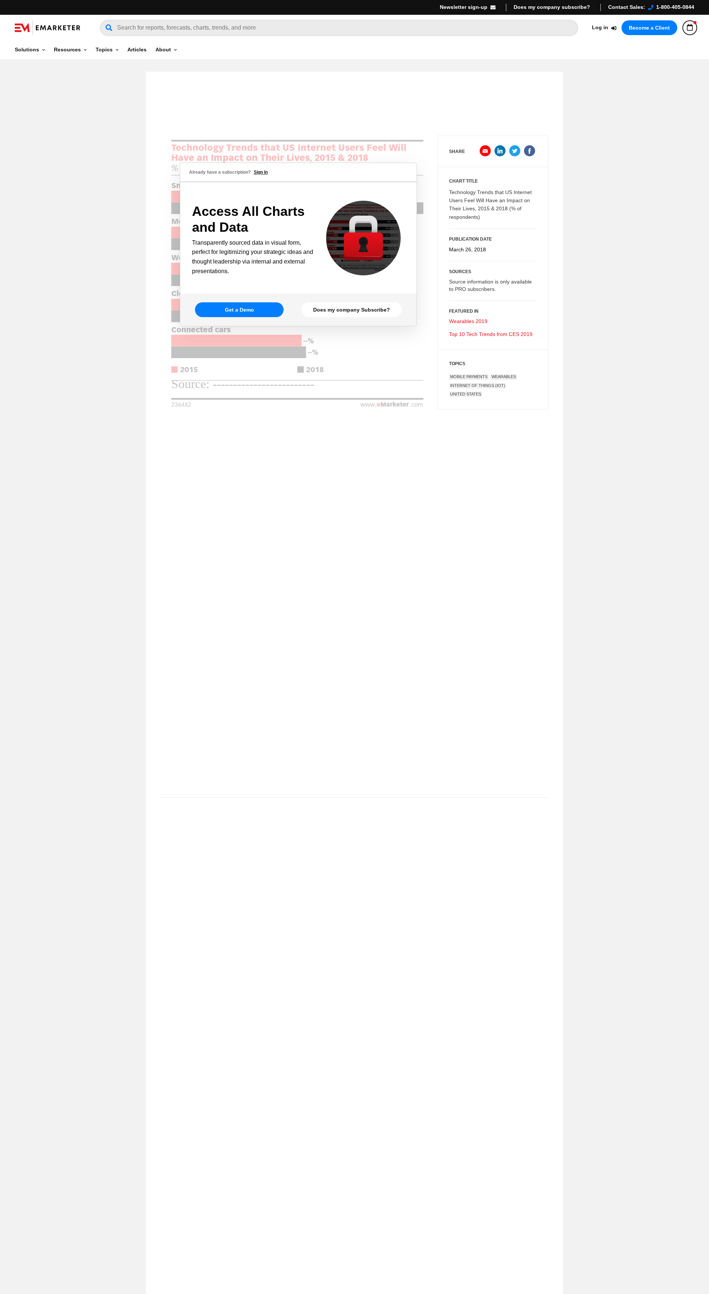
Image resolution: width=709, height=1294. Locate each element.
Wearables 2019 (468, 321)
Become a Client (649, 28)
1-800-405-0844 (675, 7)
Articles (137, 49)
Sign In (261, 172)
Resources (67, 49)
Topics (104, 49)
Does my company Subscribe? (351, 310)
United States (465, 394)
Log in (600, 27)
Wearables (503, 376)
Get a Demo (239, 310)
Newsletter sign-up (463, 7)
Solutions (27, 49)
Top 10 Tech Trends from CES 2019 (490, 334)
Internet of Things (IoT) (477, 385)
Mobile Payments (468, 376)
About (163, 49)
